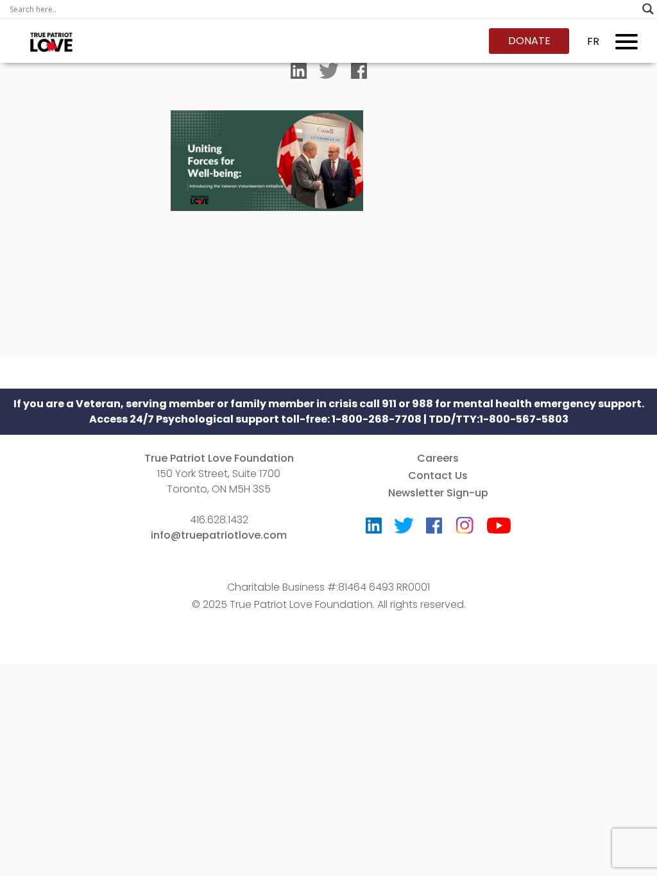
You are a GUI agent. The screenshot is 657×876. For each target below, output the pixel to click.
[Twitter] (329, 74)
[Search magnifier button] (648, 9)
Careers (438, 458)
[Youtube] (499, 529)
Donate (529, 40)
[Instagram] (464, 521)
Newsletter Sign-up (438, 492)
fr (593, 41)
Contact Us (438, 475)
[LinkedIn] (299, 74)
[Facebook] (359, 74)
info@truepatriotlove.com (219, 535)
